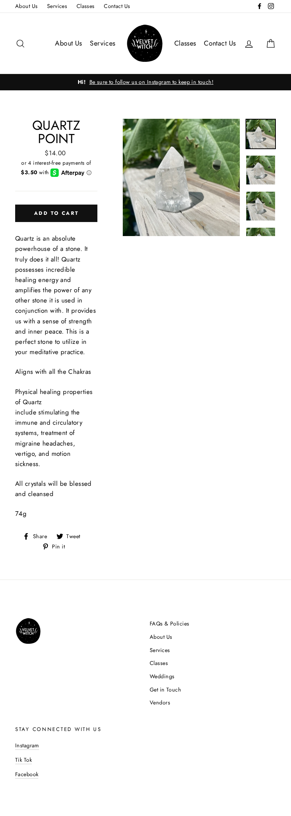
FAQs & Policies (169, 623)
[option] (145, 82)
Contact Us (117, 6)
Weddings (162, 676)
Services (57, 6)
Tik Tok (23, 760)
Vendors (160, 702)
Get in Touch (165, 689)
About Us (26, 6)
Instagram (27, 745)
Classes (86, 6)
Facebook (26, 774)
